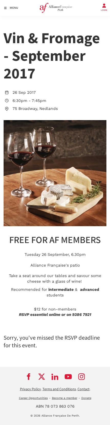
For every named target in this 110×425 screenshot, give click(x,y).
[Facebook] (28, 376)
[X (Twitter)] (41, 376)
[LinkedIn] (55, 376)
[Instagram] (81, 376)
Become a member (64, 398)
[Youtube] (68, 376)
